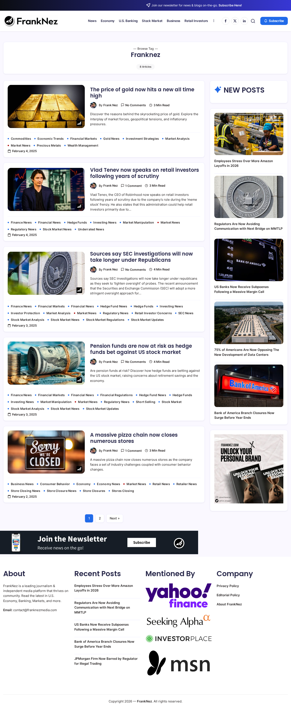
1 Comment (133, 186)
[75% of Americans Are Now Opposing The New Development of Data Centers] (248, 323)
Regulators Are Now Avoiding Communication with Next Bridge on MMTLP (102, 607)
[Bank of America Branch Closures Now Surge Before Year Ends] (248, 386)
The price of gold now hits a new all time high (142, 92)
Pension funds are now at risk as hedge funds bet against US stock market (141, 349)
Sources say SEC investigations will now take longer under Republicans (141, 256)
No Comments (135, 105)
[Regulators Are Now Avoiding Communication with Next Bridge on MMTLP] (248, 197)
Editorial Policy (228, 595)
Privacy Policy (228, 586)
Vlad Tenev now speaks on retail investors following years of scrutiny (144, 173)
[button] (253, 21)
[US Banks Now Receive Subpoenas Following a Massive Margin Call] (248, 260)
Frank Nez (110, 105)
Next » (115, 518)
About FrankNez (229, 604)
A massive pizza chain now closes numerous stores (134, 438)
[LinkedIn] (244, 21)
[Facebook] (225, 21)
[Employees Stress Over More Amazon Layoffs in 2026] (248, 134)
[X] (235, 21)
